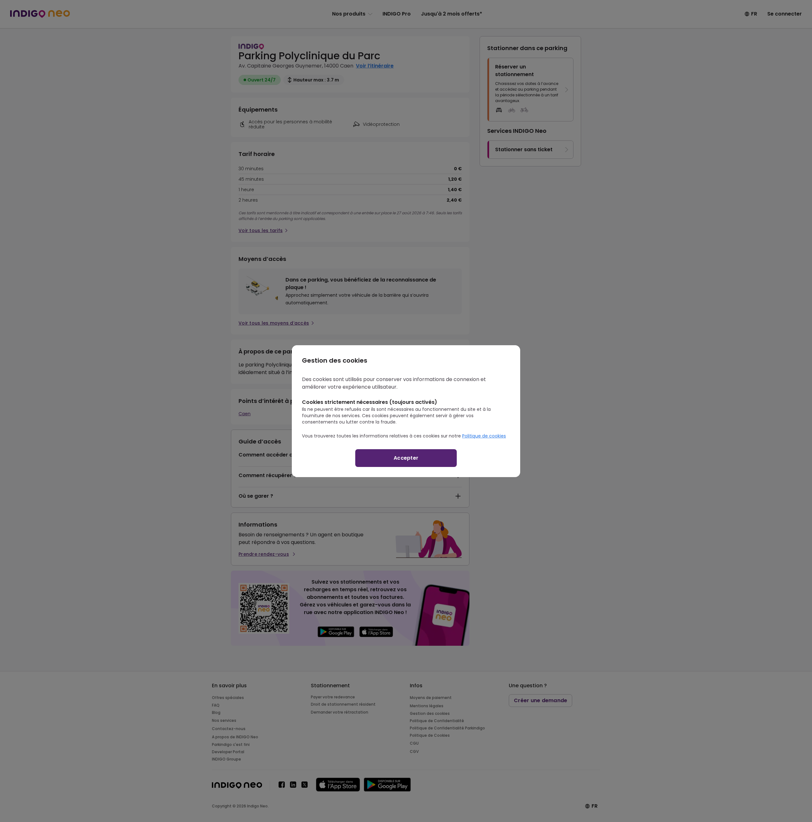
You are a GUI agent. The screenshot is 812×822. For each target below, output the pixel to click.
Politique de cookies (484, 436)
